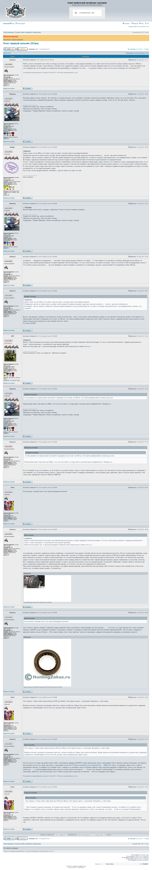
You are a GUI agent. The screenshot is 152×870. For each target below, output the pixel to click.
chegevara (45, 72)
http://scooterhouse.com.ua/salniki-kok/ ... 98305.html (92, 765)
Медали (135, 23)
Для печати (7, 53)
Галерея (126, 23)
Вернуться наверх (9, 88)
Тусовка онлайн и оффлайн (23, 32)
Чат (147, 23)
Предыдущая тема (131, 53)
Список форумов (9, 32)
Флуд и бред (37, 32)
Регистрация (21, 23)
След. (147, 49)
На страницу (131, 49)
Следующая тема (143, 53)
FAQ (141, 23)
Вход (12, 23)
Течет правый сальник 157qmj (20, 43)
